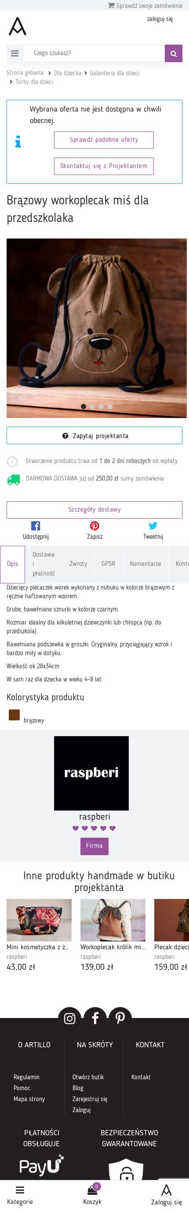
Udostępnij (36, 537)
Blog (78, 1088)
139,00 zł (97, 967)
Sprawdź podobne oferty (104, 140)
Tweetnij (153, 537)
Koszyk (92, 1202)
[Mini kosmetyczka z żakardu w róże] (39, 920)
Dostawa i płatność (44, 564)
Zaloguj (82, 1110)
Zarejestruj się (90, 1099)
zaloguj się (160, 19)
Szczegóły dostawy (95, 510)
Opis (12, 564)
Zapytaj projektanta (100, 436)
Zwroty (78, 564)
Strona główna (25, 73)
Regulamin (27, 1077)
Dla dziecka (67, 73)
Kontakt (141, 1077)
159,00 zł (171, 967)
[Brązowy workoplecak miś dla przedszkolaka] (97, 328)
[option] (39, 936)
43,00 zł (21, 967)
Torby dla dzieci (34, 82)
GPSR (109, 564)
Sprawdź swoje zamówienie (148, 6)
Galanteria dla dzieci (114, 73)
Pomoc (22, 1088)
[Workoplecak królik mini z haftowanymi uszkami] (112, 920)
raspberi (17, 957)
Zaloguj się (166, 1202)
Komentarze (145, 564)
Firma (94, 846)
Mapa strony (29, 1099)
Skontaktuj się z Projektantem (104, 166)
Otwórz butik (88, 1077)
